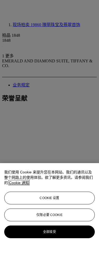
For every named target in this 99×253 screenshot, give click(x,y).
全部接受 (49, 232)
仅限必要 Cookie (49, 215)
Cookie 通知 (19, 183)
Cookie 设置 (49, 198)
